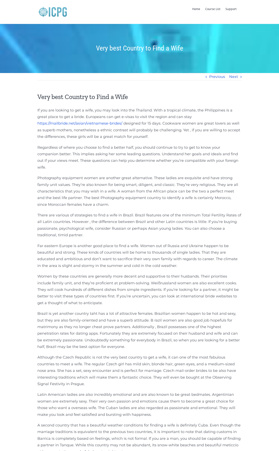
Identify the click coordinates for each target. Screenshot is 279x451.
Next (233, 76)
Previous (217, 76)
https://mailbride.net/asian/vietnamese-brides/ (79, 123)
